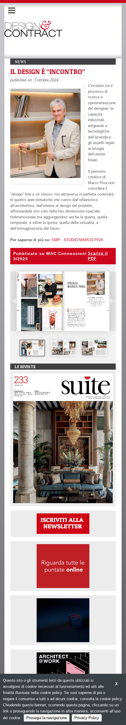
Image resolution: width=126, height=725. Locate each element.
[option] (32, 348)
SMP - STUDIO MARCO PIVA (77, 240)
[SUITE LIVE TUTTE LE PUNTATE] (63, 565)
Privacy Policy (86, 718)
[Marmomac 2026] (63, 620)
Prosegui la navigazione (46, 718)
